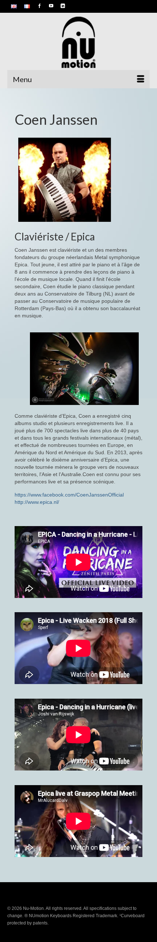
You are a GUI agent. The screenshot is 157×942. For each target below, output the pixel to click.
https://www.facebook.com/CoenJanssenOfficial (69, 495)
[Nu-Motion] (78, 43)
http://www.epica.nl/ (37, 502)
